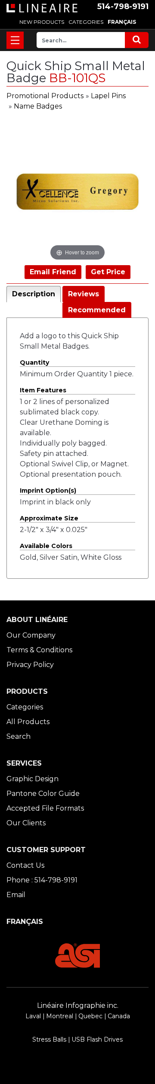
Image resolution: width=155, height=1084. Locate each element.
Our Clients (26, 823)
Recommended (97, 310)
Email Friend (53, 272)
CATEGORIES (85, 22)
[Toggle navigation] (15, 40)
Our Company (31, 635)
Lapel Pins (108, 96)
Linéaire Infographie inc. (77, 1005)
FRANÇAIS (122, 22)
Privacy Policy (30, 665)
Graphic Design (32, 779)
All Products (28, 722)
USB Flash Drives (97, 1039)
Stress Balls (49, 1039)
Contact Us (25, 865)
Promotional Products (45, 96)
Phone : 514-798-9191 (42, 880)
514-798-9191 (123, 6)
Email (15, 895)
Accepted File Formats (45, 808)
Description (33, 294)
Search (18, 736)
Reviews (83, 294)
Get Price (108, 272)
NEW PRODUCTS (41, 22)
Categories (24, 707)
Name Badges (38, 106)
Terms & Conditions (39, 650)
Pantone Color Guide (43, 793)
